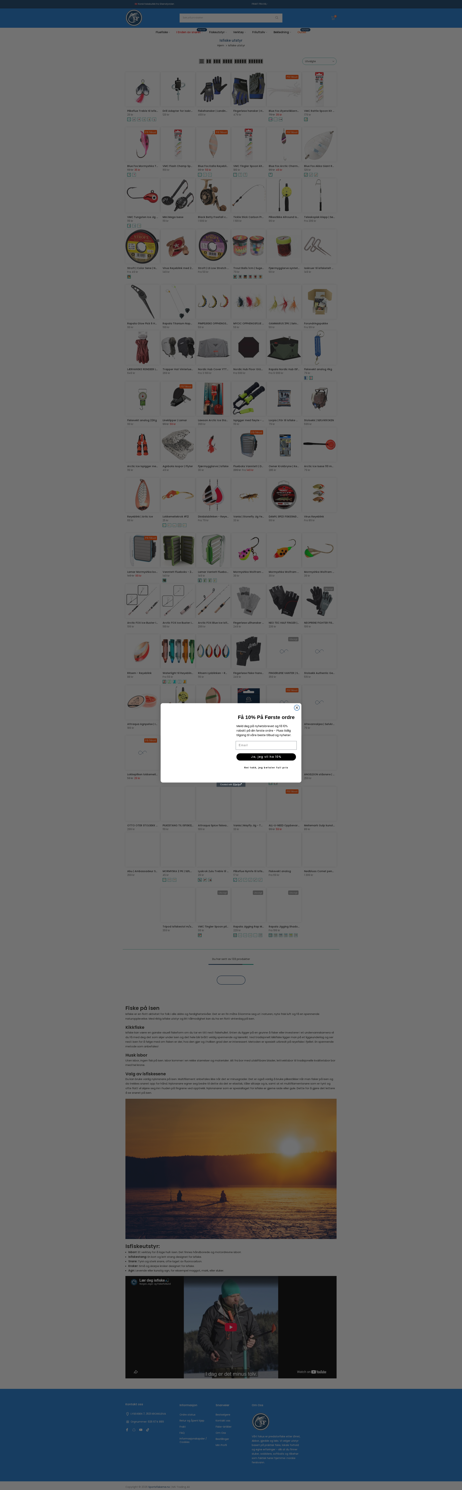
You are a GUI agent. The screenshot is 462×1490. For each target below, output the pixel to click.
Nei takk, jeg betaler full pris (266, 767)
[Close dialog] (297, 703)
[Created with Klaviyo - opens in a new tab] (231, 789)
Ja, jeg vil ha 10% (266, 757)
